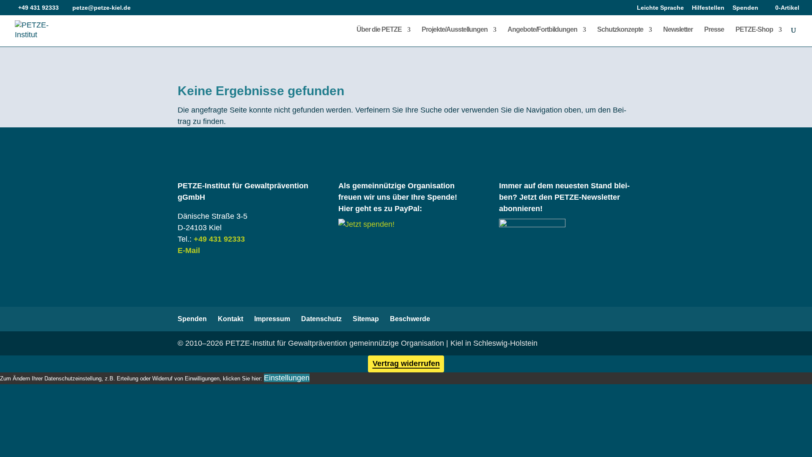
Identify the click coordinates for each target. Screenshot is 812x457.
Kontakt (230, 318)
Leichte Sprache (660, 8)
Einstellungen (287, 378)
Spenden (745, 8)
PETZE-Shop (754, 30)
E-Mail (189, 250)
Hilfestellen (708, 8)
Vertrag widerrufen (406, 363)
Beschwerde (410, 318)
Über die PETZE (379, 30)
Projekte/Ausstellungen (455, 30)
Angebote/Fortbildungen (542, 30)
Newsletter (678, 30)
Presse (714, 30)
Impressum (272, 318)
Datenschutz (321, 318)
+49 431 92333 (219, 239)
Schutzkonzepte (620, 30)
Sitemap (366, 318)
